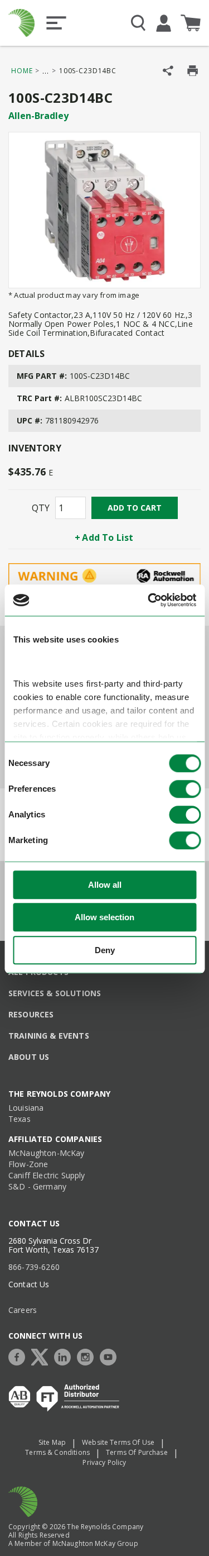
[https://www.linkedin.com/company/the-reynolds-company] (65, 1355)
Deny (105, 950)
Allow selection (104, 917)
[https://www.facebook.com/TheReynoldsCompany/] (19, 1355)
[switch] (185, 789)
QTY (41, 508)
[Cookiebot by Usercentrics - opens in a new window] (148, 600)
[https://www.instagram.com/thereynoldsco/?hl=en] (88, 1355)
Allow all (104, 884)
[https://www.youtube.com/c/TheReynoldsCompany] (111, 1355)
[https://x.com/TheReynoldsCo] (42, 1355)
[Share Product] (168, 70)
